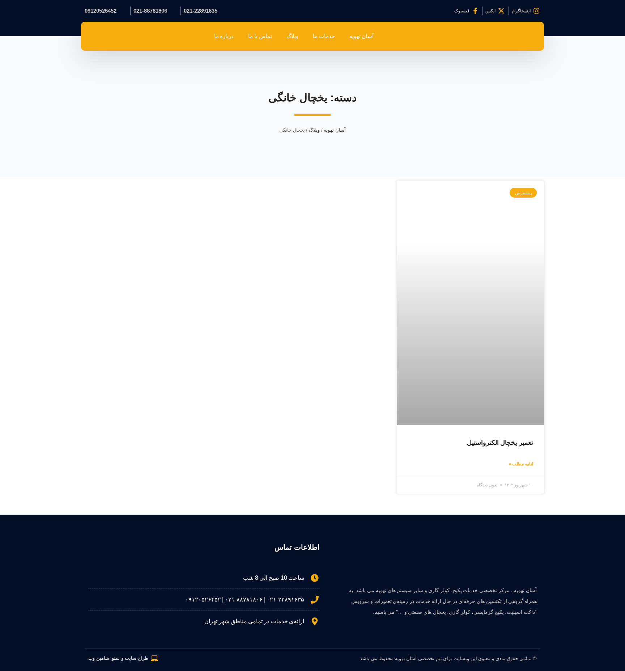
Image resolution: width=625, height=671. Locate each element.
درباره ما (224, 36)
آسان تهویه (361, 36)
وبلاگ (292, 36)
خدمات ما (324, 36)
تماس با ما (260, 36)
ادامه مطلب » (521, 464)
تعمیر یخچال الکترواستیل (500, 442)
